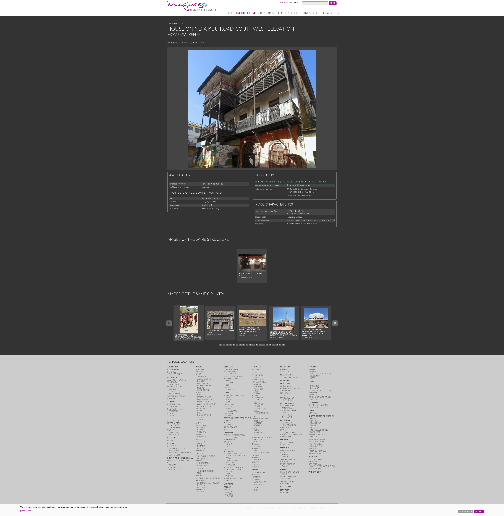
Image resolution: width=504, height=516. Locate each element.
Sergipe (199, 418)
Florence (258, 446)
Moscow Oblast (288, 477)
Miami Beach (316, 423)
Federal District (204, 379)
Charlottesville (318, 451)
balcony (205, 187)
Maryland (313, 428)
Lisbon (285, 452)
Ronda (313, 392)
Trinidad (286, 437)
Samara (285, 484)
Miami (313, 425)
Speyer (228, 472)
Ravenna (258, 425)
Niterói (200, 411)
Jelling (228, 381)
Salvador (201, 376)
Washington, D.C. (316, 454)
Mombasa (306, 181)
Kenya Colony (304, 196)
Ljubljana (315, 376)
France (227, 393)
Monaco (284, 381)
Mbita (256, 474)
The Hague (287, 417)
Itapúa (283, 430)
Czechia (199, 468)
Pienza (257, 448)
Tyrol (170, 418)
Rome (256, 430)
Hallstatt (174, 425)
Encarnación (288, 432)
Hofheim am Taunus (235, 456)
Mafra (285, 455)
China (198, 423)
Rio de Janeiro (204, 415)
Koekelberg (174, 451)
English (284, 3)
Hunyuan (201, 448)
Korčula (201, 461)
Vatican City (314, 472)
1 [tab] (220, 345)
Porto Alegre (204, 402)
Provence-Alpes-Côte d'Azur (237, 418)
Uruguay (312, 457)
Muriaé (200, 388)
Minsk (170, 440)
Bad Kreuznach (233, 470)
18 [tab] (277, 345)
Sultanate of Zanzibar (308, 189)
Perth (172, 398)
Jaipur (257, 395)
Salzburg (173, 411)
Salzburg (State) (175, 409)
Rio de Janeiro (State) (206, 404)
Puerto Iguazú (176, 374)
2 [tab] (223, 345)
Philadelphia (316, 446)
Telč (199, 473)
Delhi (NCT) (257, 375)
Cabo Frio (202, 409)
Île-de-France (230, 427)
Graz (171, 416)
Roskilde (229, 390)
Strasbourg (231, 411)
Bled (312, 369)
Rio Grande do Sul (205, 400)
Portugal (285, 448)
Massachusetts (315, 435)
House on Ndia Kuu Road (213, 184)
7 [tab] (240, 345)
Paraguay (285, 420)
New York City (317, 442)
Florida (312, 419)
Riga (256, 490)
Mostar (172, 465)
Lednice (201, 490)
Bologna (258, 421)
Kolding (229, 383)
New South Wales (176, 387)
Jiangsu (199, 439)
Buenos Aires (173, 369)
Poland (284, 440)
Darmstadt (230, 451)
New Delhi (259, 380)
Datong (201, 446)
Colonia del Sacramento (322, 466)
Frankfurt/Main (233, 454)
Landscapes (310, 13)
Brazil (199, 367)
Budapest (256, 369)
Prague (199, 476)
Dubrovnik (202, 458)
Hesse (226, 449)
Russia (283, 469)
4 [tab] (230, 345)
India (254, 373)
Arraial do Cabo (205, 406)
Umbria (255, 455)
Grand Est (229, 405)
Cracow (286, 445)
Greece (227, 487)
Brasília (201, 381)
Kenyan (205, 202)
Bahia (198, 374)
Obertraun (174, 427)
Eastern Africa (268, 181)
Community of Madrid (319, 397)
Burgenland (173, 404)
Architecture (246, 13)
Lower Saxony (231, 461)
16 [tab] (270, 345)
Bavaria (227, 442)
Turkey (311, 410)
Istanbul (312, 413)
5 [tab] (233, 345)
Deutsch (293, 3)
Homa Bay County (261, 472)
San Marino (286, 487)
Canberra (174, 384)
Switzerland (314, 403)
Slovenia (312, 367)
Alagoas (200, 369)
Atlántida (315, 461)
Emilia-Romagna (260, 419)
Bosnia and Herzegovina (180, 458)
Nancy (228, 407)
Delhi (256, 377)
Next (335, 323)
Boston (313, 437)
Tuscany (256, 444)
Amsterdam (287, 408)
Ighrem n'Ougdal (290, 388)
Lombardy (257, 433)
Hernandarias (289, 425)
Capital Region (231, 369)
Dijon (228, 402)
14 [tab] (263, 345)
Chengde (201, 437)
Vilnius (285, 372)
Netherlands (287, 403)
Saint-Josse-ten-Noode (180, 453)
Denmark (228, 367)
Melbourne (174, 394)
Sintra (285, 457)
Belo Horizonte (205, 386)
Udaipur (258, 406)
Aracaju (201, 420)
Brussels (171, 446)
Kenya (279, 181)
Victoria (171, 392)
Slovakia (284, 490)
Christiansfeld (232, 379)
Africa (257, 181)
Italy (254, 416)
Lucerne (314, 407)
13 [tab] (260, 345)
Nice (227, 422)
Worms (229, 476)
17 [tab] (273, 345)
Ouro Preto (203, 390)
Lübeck (228, 481)
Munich (229, 444)
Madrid (314, 399)
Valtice (200, 492)
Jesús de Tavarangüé (292, 434)
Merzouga (287, 391)
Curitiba (201, 395)
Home (228, 13)
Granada (314, 388)
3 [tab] (227, 345)
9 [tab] (247, 345)
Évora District (287, 464)
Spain (311, 381)
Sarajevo (173, 470)
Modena (258, 423)
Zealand (228, 387)
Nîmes (228, 416)
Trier (227, 474)
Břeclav (201, 485)
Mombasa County (292, 181)
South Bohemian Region (208, 478)
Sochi (284, 474)
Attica (227, 490)
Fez (283, 395)
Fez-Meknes (285, 393)
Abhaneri (258, 389)
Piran (313, 378)
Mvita (315, 181)
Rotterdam (287, 415)
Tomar (285, 461)
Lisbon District (287, 450)
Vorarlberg (173, 433)
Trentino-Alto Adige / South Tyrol (263, 438)
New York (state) (316, 439)
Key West (314, 421)
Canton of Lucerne (318, 405)
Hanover (229, 463)
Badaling (201, 428)
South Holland (288, 411)
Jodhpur (258, 400)
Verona (257, 467)
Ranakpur (258, 404)
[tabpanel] (188, 323)
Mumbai (257, 384)
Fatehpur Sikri (261, 413)
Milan (256, 435)
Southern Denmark (233, 376)
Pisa (255, 451)
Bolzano (258, 442)
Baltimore (315, 432)
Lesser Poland (287, 442)
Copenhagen (231, 372)
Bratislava (285, 493)
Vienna (170, 430)
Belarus (171, 438)
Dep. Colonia (314, 464)
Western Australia (176, 396)
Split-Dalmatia (203, 463)
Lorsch (228, 458)
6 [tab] (237, 345)
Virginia (312, 449)
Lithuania (285, 367)
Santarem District (289, 459)
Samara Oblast (287, 481)
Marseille (230, 420)
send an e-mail (310, 224)
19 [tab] (280, 345)
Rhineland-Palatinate (235, 467)
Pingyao (201, 450)
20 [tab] (283, 345)
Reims (228, 409)
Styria (170, 414)
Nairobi (255, 480)
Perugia (257, 460)
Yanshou (201, 432)
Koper (313, 372)
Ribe (227, 385)
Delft (284, 413)
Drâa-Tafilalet (287, 386)
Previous (169, 323)
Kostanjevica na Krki (320, 374)
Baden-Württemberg (234, 435)
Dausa (257, 393)
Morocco (285, 384)
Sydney (172, 389)
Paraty (200, 413)
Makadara (324, 181)
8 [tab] (243, 345)
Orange (229, 425)
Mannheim (230, 439)
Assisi (256, 458)
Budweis (201, 480)
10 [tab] (250, 345)
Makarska (202, 465)
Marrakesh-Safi (288, 398)
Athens (229, 494)
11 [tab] (254, 345)
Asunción (285, 428)
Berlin (227, 447)
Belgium (171, 444)
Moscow (286, 479)
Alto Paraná (286, 423)
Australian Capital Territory (176, 381)
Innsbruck (174, 421)
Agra (256, 411)
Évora (285, 466)
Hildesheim (231, 465)
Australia (172, 377)
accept (479, 512)
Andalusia (313, 384)
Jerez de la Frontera (320, 390)
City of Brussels (177, 448)
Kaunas (285, 369)
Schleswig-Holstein (233, 479)
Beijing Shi (201, 426)
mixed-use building (210, 208)
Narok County (259, 482)
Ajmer (257, 391)
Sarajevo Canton (175, 467)
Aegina (228, 492)
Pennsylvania (315, 444)
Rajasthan (257, 387)
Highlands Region (205, 471)
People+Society (288, 13)
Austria (171, 402)
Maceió (200, 372)
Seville (313, 395)
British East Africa (306, 192)
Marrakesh (287, 400)
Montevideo (314, 469)
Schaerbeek (174, 455)
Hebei (198, 435)
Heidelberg (231, 437)
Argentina (172, 367)
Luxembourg (286, 375)
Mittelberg (174, 435)
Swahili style (207, 205)
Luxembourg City (290, 377)
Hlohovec (202, 487)
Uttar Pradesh (259, 409)
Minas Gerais (202, 384)
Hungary (256, 367)
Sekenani (258, 484)
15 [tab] (267, 345)
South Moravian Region (208, 483)
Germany (228, 433)
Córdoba (314, 386)
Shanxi (199, 444)
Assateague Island (319, 430)
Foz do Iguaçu (204, 397)
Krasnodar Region (289, 472)
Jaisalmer (258, 398)
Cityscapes (266, 13)
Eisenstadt (174, 406)
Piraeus (229, 496)
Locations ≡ (330, 13)
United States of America (321, 416)
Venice (257, 464)
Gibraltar (228, 484)
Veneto (255, 462)
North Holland (288, 406)
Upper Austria (174, 423)
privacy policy (26, 511)
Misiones (171, 372)
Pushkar (258, 402)
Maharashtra (259, 382)
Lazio (254, 428)
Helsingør (230, 374)
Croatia (200, 454)
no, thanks (465, 512)
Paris (227, 429)
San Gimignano (261, 453)
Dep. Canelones (315, 459)
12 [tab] (257, 345)
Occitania (228, 413)
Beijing (200, 430)
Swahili (212, 202)
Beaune (229, 400)
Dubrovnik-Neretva (205, 456)
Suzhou (201, 441)
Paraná (199, 393)
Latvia (255, 488)
